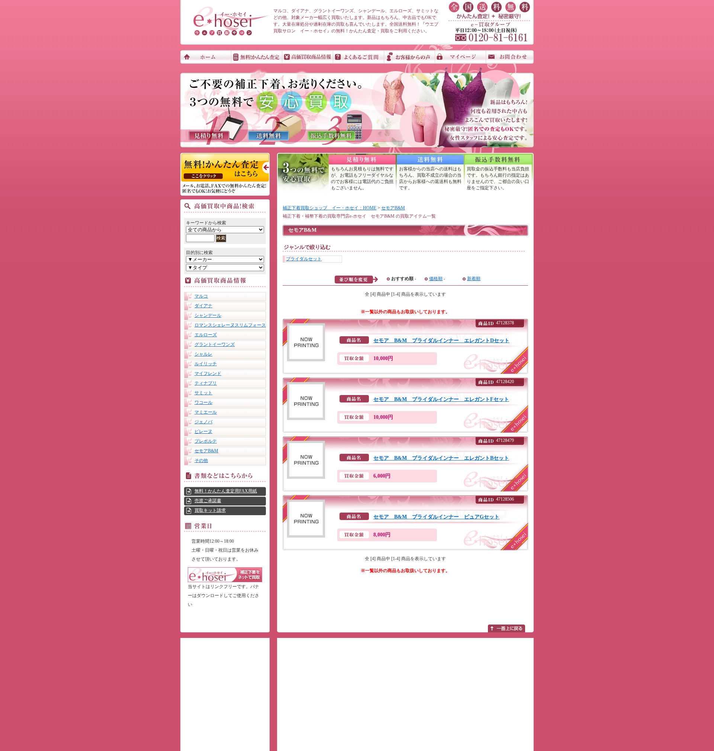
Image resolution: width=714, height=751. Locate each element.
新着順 (473, 278)
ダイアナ (203, 305)
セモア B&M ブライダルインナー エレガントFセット (441, 399)
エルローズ (205, 334)
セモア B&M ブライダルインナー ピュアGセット (436, 517)
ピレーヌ (203, 431)
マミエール (205, 412)
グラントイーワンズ (214, 344)
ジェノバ (203, 421)
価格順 (436, 278)
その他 (201, 460)
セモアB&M (206, 450)
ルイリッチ (205, 363)
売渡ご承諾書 (207, 500)
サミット (203, 392)
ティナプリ (205, 383)
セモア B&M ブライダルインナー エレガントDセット (441, 340)
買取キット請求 (210, 510)
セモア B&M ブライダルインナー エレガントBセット (441, 458)
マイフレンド (207, 373)
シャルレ (203, 354)
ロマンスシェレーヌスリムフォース (230, 325)
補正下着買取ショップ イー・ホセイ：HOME (329, 208)
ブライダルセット (304, 258)
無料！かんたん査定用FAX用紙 (225, 491)
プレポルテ (205, 441)
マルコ (201, 296)
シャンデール (207, 315)
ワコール (203, 402)
